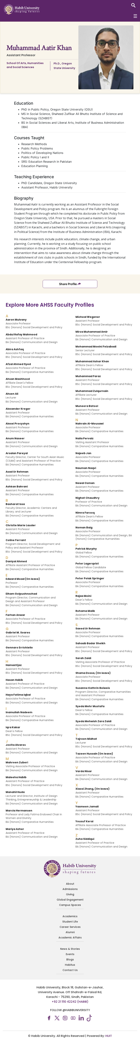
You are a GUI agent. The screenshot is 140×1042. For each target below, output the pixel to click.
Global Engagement (70, 899)
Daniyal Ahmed (16, 561)
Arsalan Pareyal (17, 453)
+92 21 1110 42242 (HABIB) (70, 1002)
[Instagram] (65, 1017)
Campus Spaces (70, 905)
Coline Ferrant (16, 540)
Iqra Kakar (13, 727)
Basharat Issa (15, 504)
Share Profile (68, 284)
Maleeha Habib (16, 777)
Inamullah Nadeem (19, 712)
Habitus (70, 965)
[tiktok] (89, 1017)
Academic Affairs (70, 937)
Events (70, 954)
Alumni (70, 932)
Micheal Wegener (87, 317)
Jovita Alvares (16, 745)
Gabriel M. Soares (18, 632)
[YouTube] (73, 1017)
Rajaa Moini (83, 596)
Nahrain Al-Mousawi (89, 423)
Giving (70, 894)
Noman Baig (83, 527)
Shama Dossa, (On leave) (93, 673)
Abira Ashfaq (15, 349)
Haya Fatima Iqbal (18, 695)
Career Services (70, 927)
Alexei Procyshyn (17, 423)
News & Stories (70, 949)
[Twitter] (57, 1017)
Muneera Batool (86, 406)
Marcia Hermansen (19, 810)
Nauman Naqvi (85, 468)
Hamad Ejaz (14, 665)
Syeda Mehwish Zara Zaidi (93, 721)
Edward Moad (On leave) (23, 579)
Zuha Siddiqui (84, 839)
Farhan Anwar (15, 615)
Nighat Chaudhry (87, 498)
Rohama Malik (85, 611)
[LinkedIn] (81, 1017)
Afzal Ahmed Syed (18, 364)
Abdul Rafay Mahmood (21, 334)
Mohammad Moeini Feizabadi (95, 346)
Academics (70, 916)
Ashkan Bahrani (17, 486)
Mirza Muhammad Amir (91, 332)
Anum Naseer (15, 438)
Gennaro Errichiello (19, 647)
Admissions (70, 889)
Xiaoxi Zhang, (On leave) (92, 789)
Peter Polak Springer (89, 578)
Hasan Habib (14, 680)
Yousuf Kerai (84, 821)
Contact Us (70, 970)
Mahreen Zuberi (17, 762)
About (70, 884)
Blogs (70, 959)
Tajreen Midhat (86, 739)
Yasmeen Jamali (87, 806)
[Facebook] (49, 1017)
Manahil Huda (15, 792)
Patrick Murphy (86, 549)
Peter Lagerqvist (87, 563)
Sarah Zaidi (83, 658)
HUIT (108, 1036)
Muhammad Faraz (88, 376)
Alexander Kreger (18, 409)
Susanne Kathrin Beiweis (92, 688)
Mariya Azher (15, 829)
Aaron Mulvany (16, 319)
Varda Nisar (83, 771)
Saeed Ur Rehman (87, 628)
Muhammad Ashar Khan (92, 361)
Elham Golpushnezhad (21, 594)
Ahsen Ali (12, 394)
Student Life (70, 921)
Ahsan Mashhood (18, 379)
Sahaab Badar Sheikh (90, 643)
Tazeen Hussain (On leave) (94, 753)
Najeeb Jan (83, 453)
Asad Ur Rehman (17, 472)
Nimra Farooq (85, 513)
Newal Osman (85, 483)
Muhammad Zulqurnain (91, 391)
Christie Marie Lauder (21, 525)
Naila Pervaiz (84, 438)
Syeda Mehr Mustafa (89, 706)
